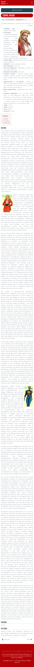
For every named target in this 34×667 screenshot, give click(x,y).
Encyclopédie (10, 19)
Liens (24, 651)
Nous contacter (17, 651)
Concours (29, 651)
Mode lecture (17, 10)
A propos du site (6, 651)
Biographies (19, 19)
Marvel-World (4, 2)
